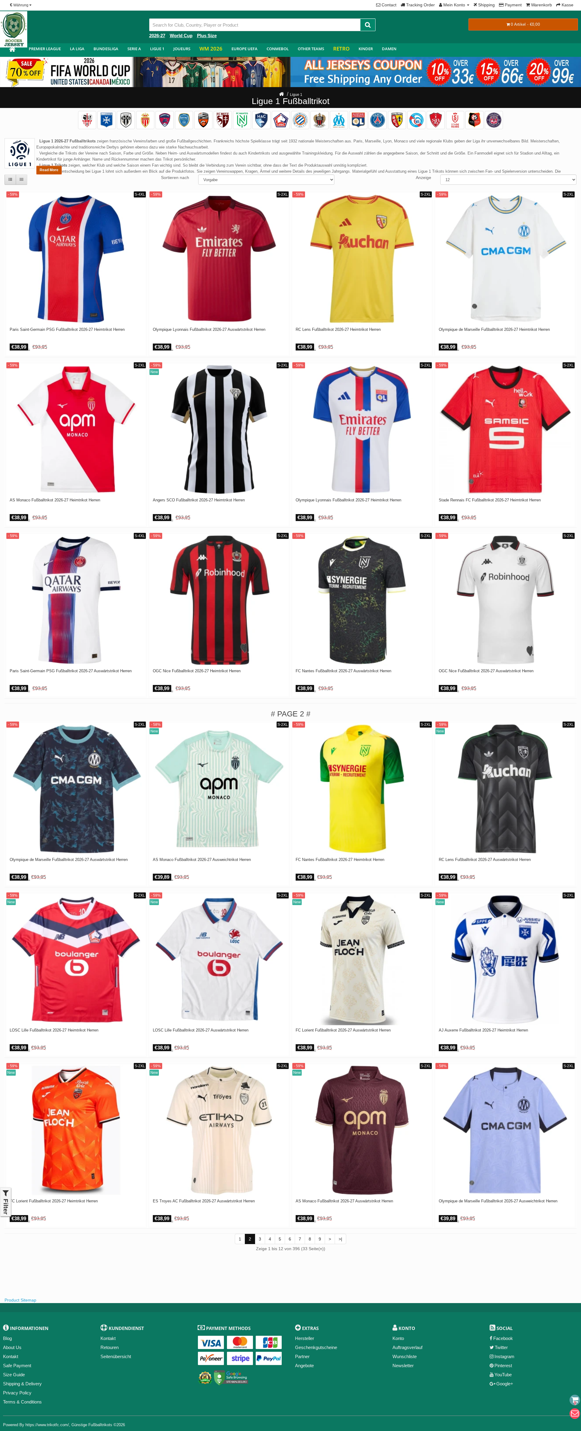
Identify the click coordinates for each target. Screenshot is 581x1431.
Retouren (109, 1347)
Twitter (501, 1347)
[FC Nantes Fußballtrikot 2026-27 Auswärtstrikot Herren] (362, 600)
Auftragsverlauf (407, 1347)
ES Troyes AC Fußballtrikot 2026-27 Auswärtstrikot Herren (204, 1201)
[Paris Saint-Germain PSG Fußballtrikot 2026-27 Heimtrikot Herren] (76, 258)
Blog (7, 1338)
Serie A (134, 48)
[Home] (281, 95)
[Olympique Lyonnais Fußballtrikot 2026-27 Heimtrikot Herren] (362, 429)
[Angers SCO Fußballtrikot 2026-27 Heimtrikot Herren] (219, 429)
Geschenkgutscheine (316, 1347)
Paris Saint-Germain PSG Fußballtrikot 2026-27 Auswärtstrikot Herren (71, 671)
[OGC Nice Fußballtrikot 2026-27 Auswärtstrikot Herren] (505, 600)
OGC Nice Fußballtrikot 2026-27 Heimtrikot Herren (197, 671)
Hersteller (304, 1338)
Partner (302, 1356)
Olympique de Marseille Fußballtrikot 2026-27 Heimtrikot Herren (494, 330)
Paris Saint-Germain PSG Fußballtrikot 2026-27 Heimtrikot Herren (67, 330)
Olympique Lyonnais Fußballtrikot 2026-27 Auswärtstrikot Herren (209, 330)
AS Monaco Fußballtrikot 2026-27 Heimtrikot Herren (55, 500)
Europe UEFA (244, 48)
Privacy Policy (17, 1392)
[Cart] (575, 1400)
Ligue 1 (157, 48)
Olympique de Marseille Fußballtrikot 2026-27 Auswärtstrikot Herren (69, 860)
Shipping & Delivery (22, 1383)
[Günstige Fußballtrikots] (12, 50)
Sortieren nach (175, 177)
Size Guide (14, 1374)
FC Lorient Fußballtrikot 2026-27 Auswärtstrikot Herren (343, 1030)
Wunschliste (404, 1356)
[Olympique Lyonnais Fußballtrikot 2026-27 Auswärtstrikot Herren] (219, 258)
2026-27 (157, 35)
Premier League (45, 48)
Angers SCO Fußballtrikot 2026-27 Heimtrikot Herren (199, 500)
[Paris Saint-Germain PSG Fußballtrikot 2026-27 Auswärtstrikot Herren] (76, 600)
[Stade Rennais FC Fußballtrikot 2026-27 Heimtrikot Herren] (505, 429)
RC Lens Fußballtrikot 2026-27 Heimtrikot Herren (338, 330)
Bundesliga (106, 48)
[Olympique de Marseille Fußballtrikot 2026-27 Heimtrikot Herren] (505, 258)
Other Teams (311, 48)
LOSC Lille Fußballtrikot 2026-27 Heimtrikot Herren (54, 1030)
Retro (341, 48)
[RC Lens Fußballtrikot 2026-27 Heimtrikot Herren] (362, 258)
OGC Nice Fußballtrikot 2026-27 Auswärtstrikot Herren (486, 671)
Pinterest (503, 1365)
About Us (12, 1347)
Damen (389, 48)
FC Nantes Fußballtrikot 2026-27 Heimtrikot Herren (340, 860)
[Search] (368, 24)
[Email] (575, 1413)
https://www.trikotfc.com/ (47, 1425)
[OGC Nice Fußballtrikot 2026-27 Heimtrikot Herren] (219, 600)
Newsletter (403, 1365)
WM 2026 (210, 48)
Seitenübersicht (115, 1356)
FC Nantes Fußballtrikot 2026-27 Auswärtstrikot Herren (343, 671)
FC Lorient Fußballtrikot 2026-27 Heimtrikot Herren (54, 1201)
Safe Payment (17, 1365)
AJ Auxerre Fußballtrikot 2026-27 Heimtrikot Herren (483, 1030)
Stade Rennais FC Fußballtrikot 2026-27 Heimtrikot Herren (490, 500)
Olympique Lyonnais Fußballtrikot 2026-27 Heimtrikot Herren (348, 500)
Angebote (304, 1365)
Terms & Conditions (22, 1401)
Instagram (504, 1356)
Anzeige (423, 177)
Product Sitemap (20, 1300)
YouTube (503, 1374)
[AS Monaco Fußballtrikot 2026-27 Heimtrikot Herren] (76, 429)
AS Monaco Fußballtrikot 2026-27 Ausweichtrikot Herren (202, 860)
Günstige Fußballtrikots (91, 1425)
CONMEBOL (278, 48)
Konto (398, 1338)
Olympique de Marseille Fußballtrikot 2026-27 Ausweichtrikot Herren (498, 1201)
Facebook (503, 1338)
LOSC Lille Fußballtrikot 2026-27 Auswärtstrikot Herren (200, 1030)
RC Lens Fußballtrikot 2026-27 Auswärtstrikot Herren (485, 860)
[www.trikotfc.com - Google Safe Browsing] (231, 1376)
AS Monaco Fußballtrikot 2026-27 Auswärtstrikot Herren (344, 1201)
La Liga (77, 48)
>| (340, 1239)
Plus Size (207, 35)
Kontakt (10, 1356)
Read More (49, 170)
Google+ (504, 1383)
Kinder (366, 48)
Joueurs (181, 48)
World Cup (181, 35)
